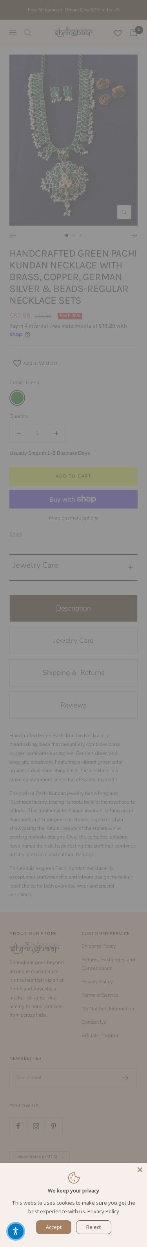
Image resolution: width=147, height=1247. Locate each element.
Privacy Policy (103, 1211)
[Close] (140, 1170)
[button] (15, 1231)
